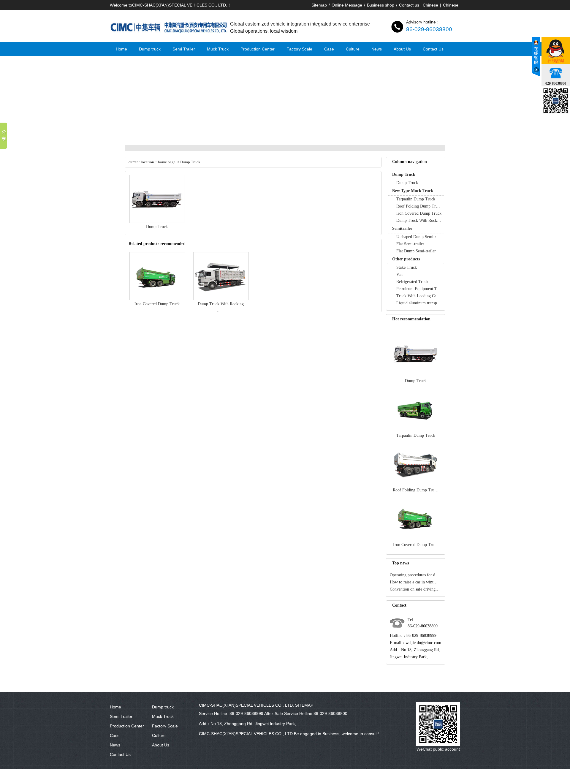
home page (166, 162)
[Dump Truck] (416, 376)
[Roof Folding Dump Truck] (416, 485)
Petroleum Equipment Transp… (418, 289)
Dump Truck (403, 174)
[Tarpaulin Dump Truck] (416, 430)
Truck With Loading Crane (418, 296)
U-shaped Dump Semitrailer (418, 237)
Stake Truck (406, 267)
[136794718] (556, 50)
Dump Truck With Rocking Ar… (418, 220)
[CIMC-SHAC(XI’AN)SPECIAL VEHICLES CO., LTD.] (169, 35)
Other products (406, 259)
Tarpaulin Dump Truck (415, 199)
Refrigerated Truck (412, 281)
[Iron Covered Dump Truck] (416, 540)
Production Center (257, 49)
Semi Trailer (183, 49)
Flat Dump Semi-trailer (416, 251)
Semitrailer (402, 228)
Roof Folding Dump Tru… (415, 490)
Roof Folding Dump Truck (418, 206)
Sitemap (319, 5)
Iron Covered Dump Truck (418, 213)
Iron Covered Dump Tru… (415, 544)
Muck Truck (218, 49)
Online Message (347, 5)
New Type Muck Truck (412, 191)
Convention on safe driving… (415, 589)
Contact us (409, 5)
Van (399, 274)
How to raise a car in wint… (414, 582)
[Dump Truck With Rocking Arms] (221, 299)
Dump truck (150, 49)
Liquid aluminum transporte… (418, 303)
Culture (353, 49)
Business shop (380, 5)
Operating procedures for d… (414, 575)
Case (329, 49)
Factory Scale (299, 49)
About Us (402, 49)
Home (121, 49)
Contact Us (433, 49)
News (376, 49)
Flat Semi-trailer (410, 244)
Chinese (430, 5)
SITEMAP (304, 705)
